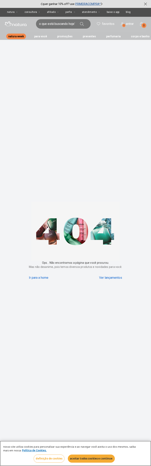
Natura (11, 12)
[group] (71, 4)
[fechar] (145, 4)
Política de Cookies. (34, 450)
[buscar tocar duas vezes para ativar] (82, 24)
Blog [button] (128, 12)
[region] (75, 453)
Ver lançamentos (110, 278)
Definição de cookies (49, 458)
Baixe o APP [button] (113, 12)
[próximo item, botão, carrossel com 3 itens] (101, 4)
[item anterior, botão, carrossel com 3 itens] (41, 4)
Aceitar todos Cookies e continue (91, 458)
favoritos (108, 24)
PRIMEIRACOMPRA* (88, 4)
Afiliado (51, 12)
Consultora (31, 12)
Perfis (68, 12)
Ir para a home (38, 278)
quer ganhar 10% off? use (58, 4)
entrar (129, 24)
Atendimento (89, 12)
